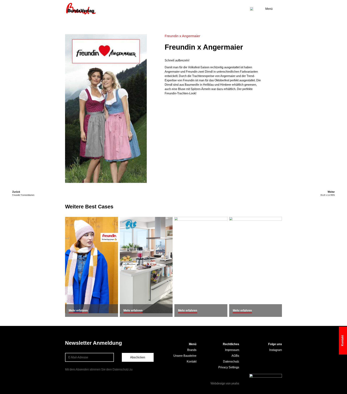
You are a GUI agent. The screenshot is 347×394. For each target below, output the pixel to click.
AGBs (235, 355)
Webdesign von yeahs (225, 383)
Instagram (275, 349)
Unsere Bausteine (184, 355)
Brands (191, 349)
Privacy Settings (228, 367)
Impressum (232, 349)
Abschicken (137, 357)
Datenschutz (231, 361)
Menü (269, 8)
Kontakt (191, 361)
